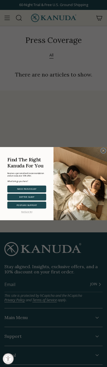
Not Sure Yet (26, 212)
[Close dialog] (103, 150)
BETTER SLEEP (26, 196)
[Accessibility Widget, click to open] (8, 358)
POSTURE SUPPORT (26, 204)
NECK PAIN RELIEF (26, 188)
